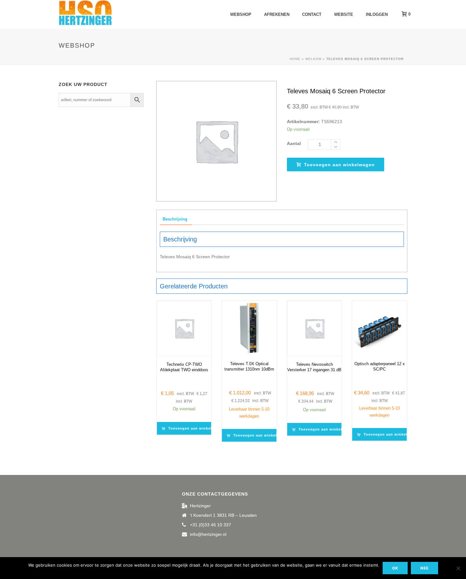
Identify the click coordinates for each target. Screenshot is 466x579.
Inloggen (377, 14)
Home (295, 59)
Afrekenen (276, 14)
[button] (194, 428)
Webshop (240, 14)
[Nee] (458, 568)
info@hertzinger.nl (208, 534)
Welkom (313, 59)
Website (343, 14)
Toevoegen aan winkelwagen (339, 164)
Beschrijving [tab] (175, 219)
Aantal (294, 143)
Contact (311, 14)
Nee (424, 568)
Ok (395, 568)
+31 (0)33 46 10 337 (210, 524)
